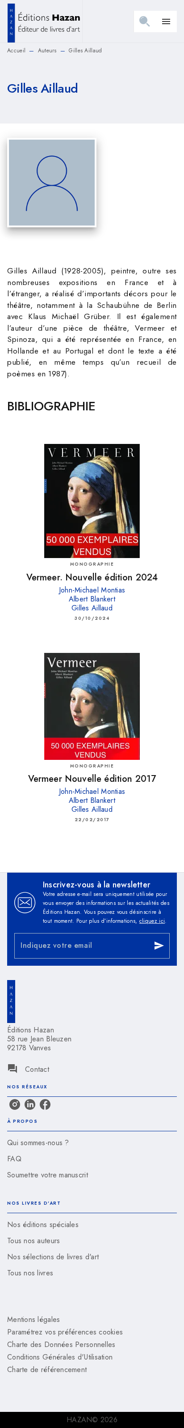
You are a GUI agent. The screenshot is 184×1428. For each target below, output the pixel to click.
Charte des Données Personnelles (61, 1344)
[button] (92, 1143)
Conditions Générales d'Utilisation (60, 1357)
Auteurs (47, 51)
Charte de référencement (47, 1369)
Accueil (16, 51)
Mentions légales (33, 1319)
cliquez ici (152, 921)
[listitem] (14, 1104)
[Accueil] (44, 21)
